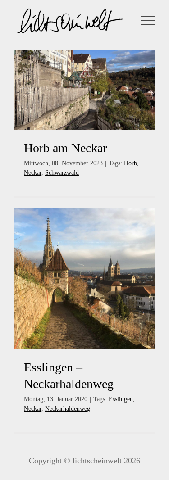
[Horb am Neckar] (84, 90)
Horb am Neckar (65, 148)
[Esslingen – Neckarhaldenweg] (84, 278)
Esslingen (121, 399)
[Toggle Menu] (148, 20)
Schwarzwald (62, 172)
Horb (130, 163)
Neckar (32, 172)
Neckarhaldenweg (67, 408)
